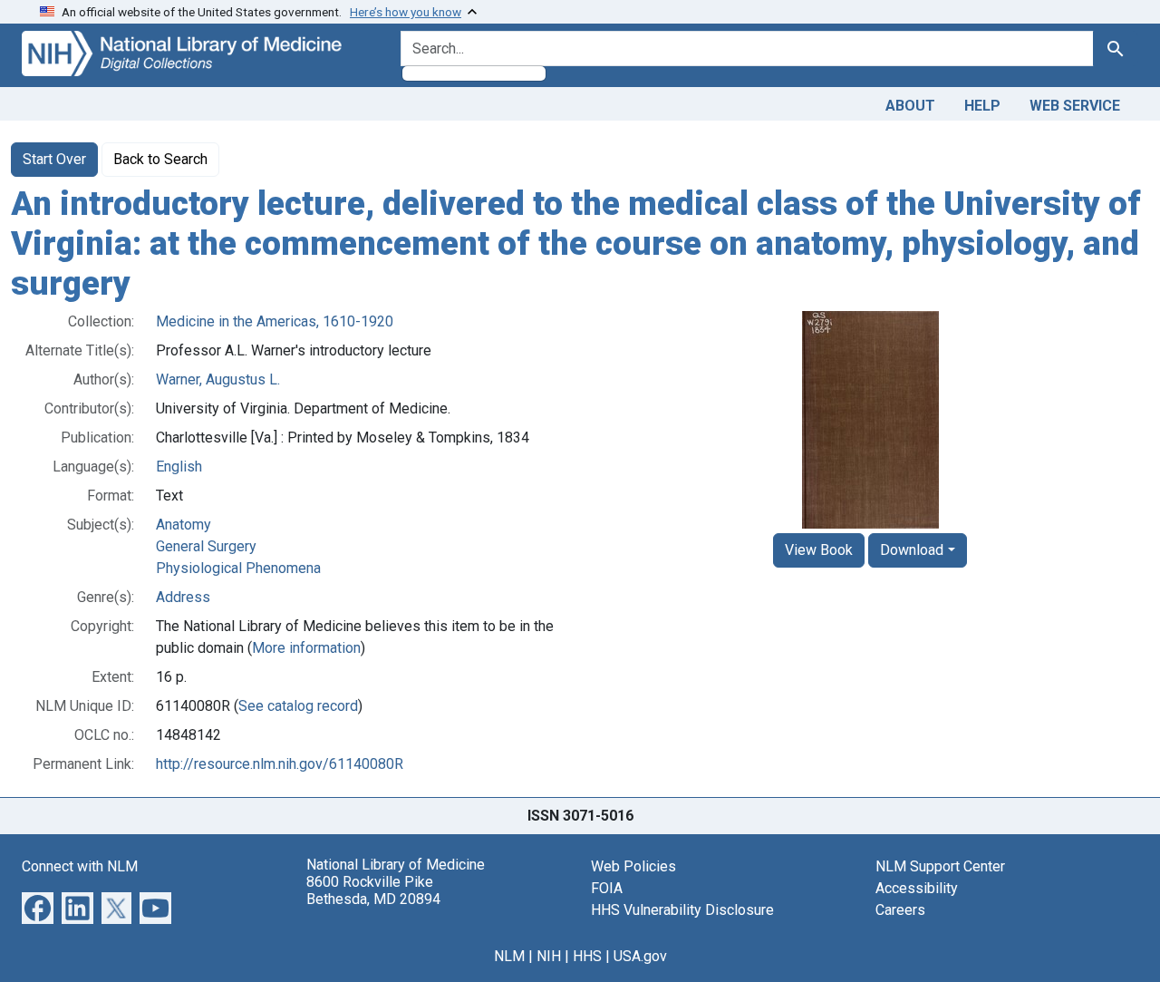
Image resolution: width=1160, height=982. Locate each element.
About (910, 105)
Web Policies (633, 866)
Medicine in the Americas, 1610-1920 (274, 321)
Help (982, 105)
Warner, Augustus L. (218, 379)
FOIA (607, 888)
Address (183, 597)
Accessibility (916, 888)
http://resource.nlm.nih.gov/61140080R (279, 764)
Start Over (54, 159)
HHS (587, 956)
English (179, 466)
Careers (900, 910)
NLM (509, 956)
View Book (819, 550)
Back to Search (160, 159)
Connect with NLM (80, 866)
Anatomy (183, 524)
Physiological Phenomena (238, 568)
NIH (548, 956)
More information (306, 647)
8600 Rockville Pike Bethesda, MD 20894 (373, 890)
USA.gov (640, 956)
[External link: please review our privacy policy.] (37, 907)
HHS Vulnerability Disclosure (682, 910)
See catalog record (298, 706)
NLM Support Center (940, 866)
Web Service (1075, 105)
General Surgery (206, 546)
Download (911, 550)
